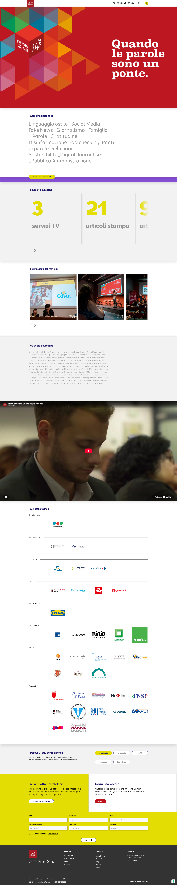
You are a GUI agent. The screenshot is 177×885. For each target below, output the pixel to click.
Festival (98, 865)
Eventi (98, 867)
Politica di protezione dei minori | (54, 879)
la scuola (122, 753)
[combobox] (48, 828)
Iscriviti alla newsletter (41, 801)
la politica (121, 762)
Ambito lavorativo (35, 824)
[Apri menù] (142, 3)
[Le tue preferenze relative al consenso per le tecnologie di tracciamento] (173, 881)
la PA (140, 753)
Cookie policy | (32, 879)
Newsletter (68, 856)
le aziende (103, 753)
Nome (30, 815)
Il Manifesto (69, 858)
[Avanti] (35, 250)
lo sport (103, 762)
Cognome (72, 815)
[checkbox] (29, 833)
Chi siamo (68, 864)
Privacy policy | (41, 879)
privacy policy (53, 834)
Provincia (72, 824)
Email (111, 815)
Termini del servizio (69, 879)
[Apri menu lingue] (137, 3)
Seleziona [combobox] (76, 828)
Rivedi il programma (40, 177)
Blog (66, 861)
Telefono (112, 824)
